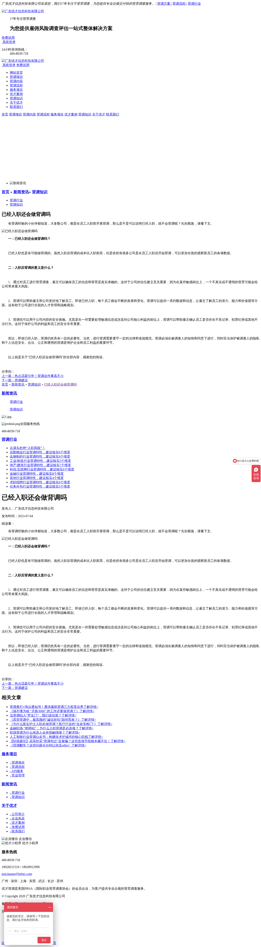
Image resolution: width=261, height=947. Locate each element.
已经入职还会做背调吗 (60, 384)
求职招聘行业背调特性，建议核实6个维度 (40, 482)
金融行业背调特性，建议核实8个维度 (37, 473)
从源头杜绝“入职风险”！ (27, 448)
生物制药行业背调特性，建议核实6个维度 (40, 456)
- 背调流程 (17, 766)
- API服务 (16, 771)
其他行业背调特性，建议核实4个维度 (37, 478)
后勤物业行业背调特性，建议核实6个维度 (40, 452)
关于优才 (16, 102)
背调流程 (179, 3)
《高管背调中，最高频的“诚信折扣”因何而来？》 (53, 719)
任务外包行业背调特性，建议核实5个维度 (40, 486)
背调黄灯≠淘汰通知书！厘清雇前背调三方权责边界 (54, 707)
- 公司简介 (17, 814)
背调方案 (164, 3)
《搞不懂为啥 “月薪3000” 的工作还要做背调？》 (52, 711)
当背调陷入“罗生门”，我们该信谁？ (43, 715)
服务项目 (16, 89)
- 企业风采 (17, 818)
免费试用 (8, 37)
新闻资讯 (21, 192)
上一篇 (33, 376)
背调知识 (16, 98)
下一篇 (15, 380)
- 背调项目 (17, 762)
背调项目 (16, 77)
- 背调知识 (17, 797)
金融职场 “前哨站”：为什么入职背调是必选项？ (52, 728)
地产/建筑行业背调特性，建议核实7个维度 (40, 465)
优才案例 (16, 94)
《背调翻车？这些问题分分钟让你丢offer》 (48, 745)
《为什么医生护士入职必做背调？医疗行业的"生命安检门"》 (61, 724)
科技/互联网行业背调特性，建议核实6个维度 (42, 469)
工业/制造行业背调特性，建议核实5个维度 (40, 460)
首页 (5, 192)
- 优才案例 (17, 822)
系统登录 (8, 42)
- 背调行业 (17, 792)
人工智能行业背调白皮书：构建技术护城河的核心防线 (56, 737)
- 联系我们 (17, 831)
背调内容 (16, 81)
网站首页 (16, 72)
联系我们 (16, 107)
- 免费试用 (17, 827)
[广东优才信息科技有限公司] (23, 11)
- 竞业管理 (17, 775)
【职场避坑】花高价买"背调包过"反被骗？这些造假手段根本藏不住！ (67, 741)
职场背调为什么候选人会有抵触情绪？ (45, 732)
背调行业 (194, 3)
